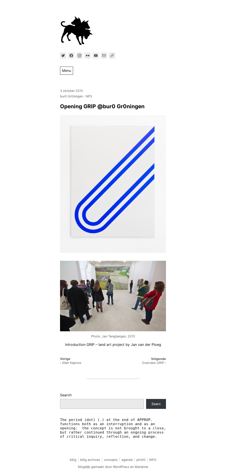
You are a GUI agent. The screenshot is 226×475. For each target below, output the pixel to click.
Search (66, 395)
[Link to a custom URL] (112, 55)
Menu (66, 70)
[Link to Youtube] (96, 55)
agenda (127, 460)
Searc (156, 404)
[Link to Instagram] (79, 55)
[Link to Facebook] (71, 55)
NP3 (89, 96)
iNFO (152, 460)
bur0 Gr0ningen (71, 96)
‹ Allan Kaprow (70, 363)
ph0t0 (140, 460)
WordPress (121, 467)
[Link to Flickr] (88, 55)
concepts (111, 460)
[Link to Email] (104, 55)
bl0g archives (90, 460)
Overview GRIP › (154, 363)
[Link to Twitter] (63, 55)
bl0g (73, 460)
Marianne (141, 467)
